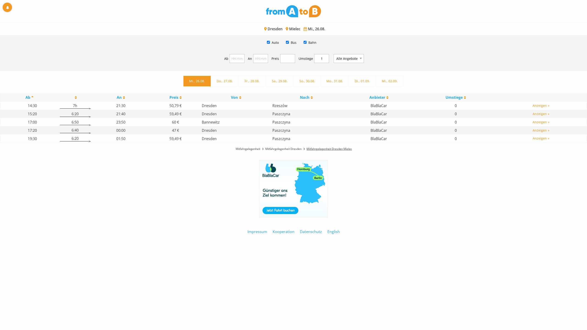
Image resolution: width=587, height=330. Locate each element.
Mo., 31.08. (334, 81)
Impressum (257, 231)
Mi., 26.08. (197, 81)
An (250, 58)
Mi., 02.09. (390, 81)
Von (234, 97)
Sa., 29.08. (280, 81)
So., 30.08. (307, 81)
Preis (275, 58)
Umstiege (306, 58)
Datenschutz (311, 231)
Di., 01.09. (362, 81)
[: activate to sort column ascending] (75, 98)
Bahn (312, 42)
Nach (305, 97)
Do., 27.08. (225, 81)
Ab (226, 58)
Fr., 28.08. (252, 81)
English (333, 231)
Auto (275, 42)
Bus (293, 42)
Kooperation (283, 231)
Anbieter (377, 97)
